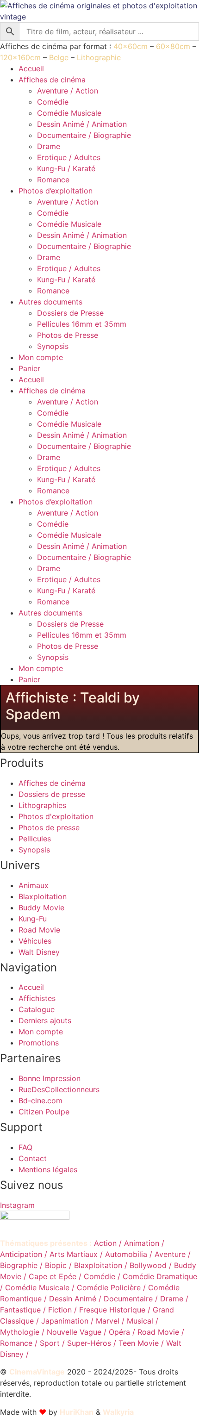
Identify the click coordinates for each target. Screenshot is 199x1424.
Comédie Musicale (69, 113)
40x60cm (130, 46)
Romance (53, 179)
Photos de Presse (67, 335)
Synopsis (52, 346)
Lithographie (99, 57)
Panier (29, 368)
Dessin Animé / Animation (82, 124)
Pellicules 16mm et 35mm (81, 324)
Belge (58, 57)
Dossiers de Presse (70, 312)
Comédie (52, 101)
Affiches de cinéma (52, 79)
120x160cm (20, 57)
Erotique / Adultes (68, 157)
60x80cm (173, 46)
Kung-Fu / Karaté (66, 168)
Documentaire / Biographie (84, 135)
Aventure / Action (67, 90)
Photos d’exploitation (56, 190)
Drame (48, 146)
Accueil (31, 68)
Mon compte (41, 357)
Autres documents (50, 301)
